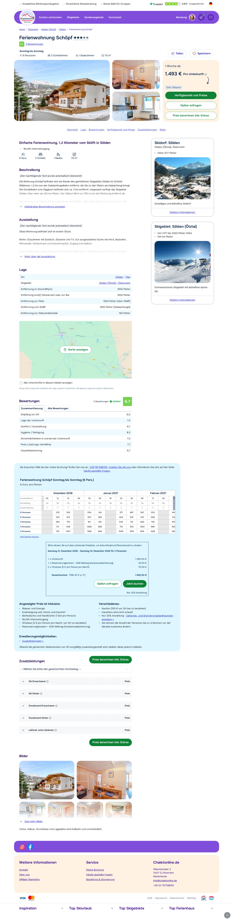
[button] (75, 350)
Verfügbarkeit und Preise (121, 129)
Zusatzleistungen (147, 129)
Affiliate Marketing (29, 879)
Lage (83, 129)
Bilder (163, 129)
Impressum (161, 898)
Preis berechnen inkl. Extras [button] (191, 115)
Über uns (24, 874)
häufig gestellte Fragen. (97, 471)
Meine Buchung (95, 869)
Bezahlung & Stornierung (100, 879)
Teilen (179, 53)
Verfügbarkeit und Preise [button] (191, 95)
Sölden (62, 29)
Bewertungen (96, 129)
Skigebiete (73, 17)
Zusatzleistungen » (32, 641)
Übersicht (72, 129)
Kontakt (23, 869)
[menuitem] (23, 29)
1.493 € (173, 73)
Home (22, 29)
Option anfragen (107, 583)
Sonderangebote (94, 17)
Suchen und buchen (50, 17)
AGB (149, 898)
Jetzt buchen (134, 583)
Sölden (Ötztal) (48, 29)
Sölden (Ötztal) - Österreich (114, 283)
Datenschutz (177, 898)
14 (156, 117)
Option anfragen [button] (190, 105)
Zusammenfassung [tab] (32, 408)
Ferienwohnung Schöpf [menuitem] (80, 29)
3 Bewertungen (34, 44)
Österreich (33, 29)
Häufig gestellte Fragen (99, 874)
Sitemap (191, 898)
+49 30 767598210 (163, 885)
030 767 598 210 (98, 467)
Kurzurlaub (115, 17)
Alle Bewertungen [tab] (58, 408)
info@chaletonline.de (165, 880)
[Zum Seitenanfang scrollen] (227, 915)
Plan (128, 277)
